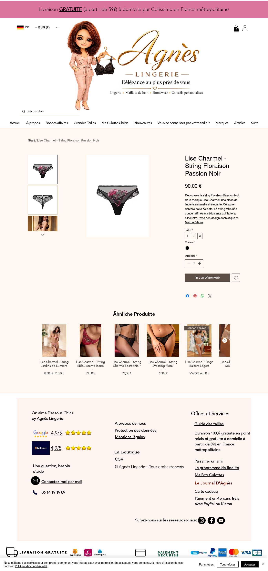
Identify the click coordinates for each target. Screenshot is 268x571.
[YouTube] (221, 520)
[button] (48, 27)
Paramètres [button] (206, 564)
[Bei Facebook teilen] (187, 296)
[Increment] (199, 263)
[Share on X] (210, 296)
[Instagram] (202, 520)
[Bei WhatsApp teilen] (202, 296)
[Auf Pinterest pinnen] (195, 296)
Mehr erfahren (194, 222)
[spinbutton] (194, 263)
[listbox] (48, 27)
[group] (134, 352)
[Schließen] (263, 564)
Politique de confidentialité (31, 566)
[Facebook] (211, 520)
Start (31, 140)
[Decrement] (188, 263)
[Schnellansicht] (54, 340)
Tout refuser (227, 564)
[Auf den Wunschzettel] (236, 278)
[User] (245, 28)
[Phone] (34, 492)
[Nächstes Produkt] (224, 340)
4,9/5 (56, 433)
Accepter (249, 564)
